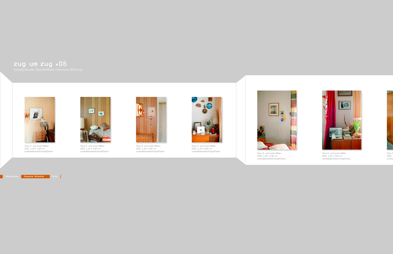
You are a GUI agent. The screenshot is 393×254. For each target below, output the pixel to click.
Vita (55, 176)
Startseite (11, 176)
